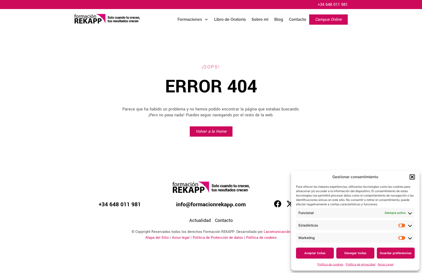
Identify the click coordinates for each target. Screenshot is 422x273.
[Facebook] (277, 203)
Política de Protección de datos (218, 237)
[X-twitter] (290, 203)
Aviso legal (181, 237)
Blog (278, 19)
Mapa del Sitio (157, 237)
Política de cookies (330, 264)
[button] (412, 177)
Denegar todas (355, 253)
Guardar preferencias (395, 253)
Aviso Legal (385, 264)
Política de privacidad (360, 264)
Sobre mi (260, 19)
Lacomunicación (277, 231)
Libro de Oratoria (230, 19)
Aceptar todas (315, 253)
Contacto (297, 19)
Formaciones (190, 19)
